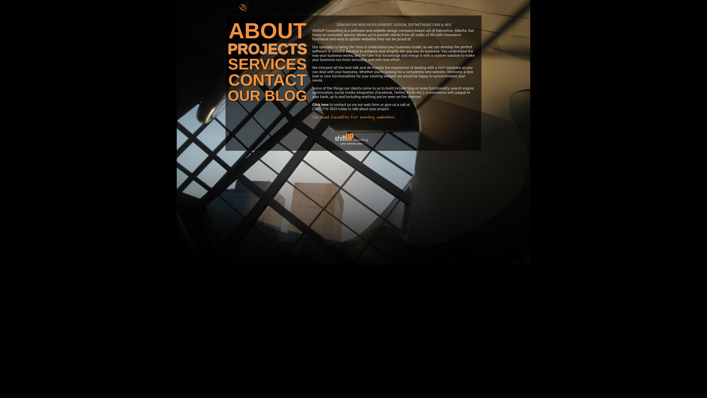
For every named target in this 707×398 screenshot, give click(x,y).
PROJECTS (267, 49)
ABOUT (267, 30)
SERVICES (267, 64)
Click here (320, 104)
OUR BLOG (267, 96)
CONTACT (267, 80)
